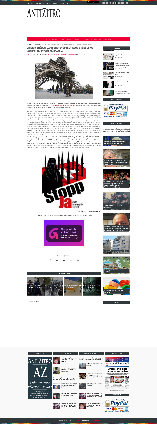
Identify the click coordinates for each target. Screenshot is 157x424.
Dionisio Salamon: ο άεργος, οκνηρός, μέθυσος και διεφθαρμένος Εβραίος (114, 185)
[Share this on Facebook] (50, 260)
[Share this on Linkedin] (64, 260)
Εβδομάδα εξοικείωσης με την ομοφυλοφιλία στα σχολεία (114, 142)
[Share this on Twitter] (57, 260)
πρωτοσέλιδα (114, 390)
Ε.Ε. (52, 54)
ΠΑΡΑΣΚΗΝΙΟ (64, 54)
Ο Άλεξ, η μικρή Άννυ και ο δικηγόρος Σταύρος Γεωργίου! (69, 359)
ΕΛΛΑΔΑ (54, 39)
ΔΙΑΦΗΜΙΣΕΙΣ (63, 3)
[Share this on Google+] (71, 260)
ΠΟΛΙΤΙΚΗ (68, 39)
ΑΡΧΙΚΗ (30, 3)
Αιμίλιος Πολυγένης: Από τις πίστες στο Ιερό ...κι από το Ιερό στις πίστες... (69, 405)
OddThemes (94, 420)
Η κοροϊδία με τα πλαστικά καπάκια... (113, 291)
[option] (116, 56)
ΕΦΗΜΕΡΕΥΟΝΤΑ (51, 3)
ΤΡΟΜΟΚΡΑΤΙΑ (38, 44)
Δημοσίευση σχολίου (33, 301)
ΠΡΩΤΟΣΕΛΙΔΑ (107, 39)
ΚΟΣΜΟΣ (61, 39)
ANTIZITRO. (76, 420)
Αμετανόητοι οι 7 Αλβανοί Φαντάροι (113, 206)
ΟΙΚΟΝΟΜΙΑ (77, 39)
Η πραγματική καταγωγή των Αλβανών (114, 270)
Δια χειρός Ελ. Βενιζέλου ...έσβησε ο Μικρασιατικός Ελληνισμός (116, 229)
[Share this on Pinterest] (78, 260)
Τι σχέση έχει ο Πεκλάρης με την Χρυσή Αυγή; (69, 394)
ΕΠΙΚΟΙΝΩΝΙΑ (39, 3)
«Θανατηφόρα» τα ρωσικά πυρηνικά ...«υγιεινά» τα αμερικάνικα (69, 369)
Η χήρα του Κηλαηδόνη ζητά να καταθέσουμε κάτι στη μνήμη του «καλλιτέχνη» (115, 162)
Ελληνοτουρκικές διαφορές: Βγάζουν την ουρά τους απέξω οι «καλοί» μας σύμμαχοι (122, 55)
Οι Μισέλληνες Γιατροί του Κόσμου (116, 251)
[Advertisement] (97, 21)
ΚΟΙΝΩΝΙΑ (57, 54)
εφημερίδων (121, 390)
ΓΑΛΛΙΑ (48, 54)
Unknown (30, 54)
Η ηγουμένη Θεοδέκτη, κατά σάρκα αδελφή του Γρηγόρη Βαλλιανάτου (64, 378)
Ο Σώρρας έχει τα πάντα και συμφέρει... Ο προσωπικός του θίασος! (94, 375)
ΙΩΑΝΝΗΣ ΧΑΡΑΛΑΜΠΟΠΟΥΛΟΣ (91, 211)
